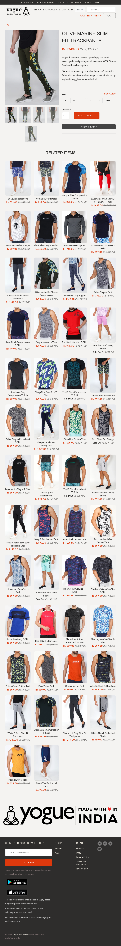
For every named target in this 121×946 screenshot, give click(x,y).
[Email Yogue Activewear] (100, 849)
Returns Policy (82, 857)
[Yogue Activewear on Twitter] (100, 843)
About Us (80, 848)
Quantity (66, 109)
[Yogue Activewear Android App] (17, 886)
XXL (99, 100)
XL (91, 100)
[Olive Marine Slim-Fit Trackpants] (32, 67)
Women (86, 15)
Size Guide (110, 93)
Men (97, 15)
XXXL (108, 100)
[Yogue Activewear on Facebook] (105, 843)
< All (7, 25)
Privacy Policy (82, 868)
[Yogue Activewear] (18, 12)
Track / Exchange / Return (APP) (53, 9)
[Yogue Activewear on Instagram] (110, 843)
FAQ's (78, 853)
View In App (89, 126)
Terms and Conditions (81, 863)
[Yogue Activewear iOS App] (17, 896)
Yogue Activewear (20, 934)
